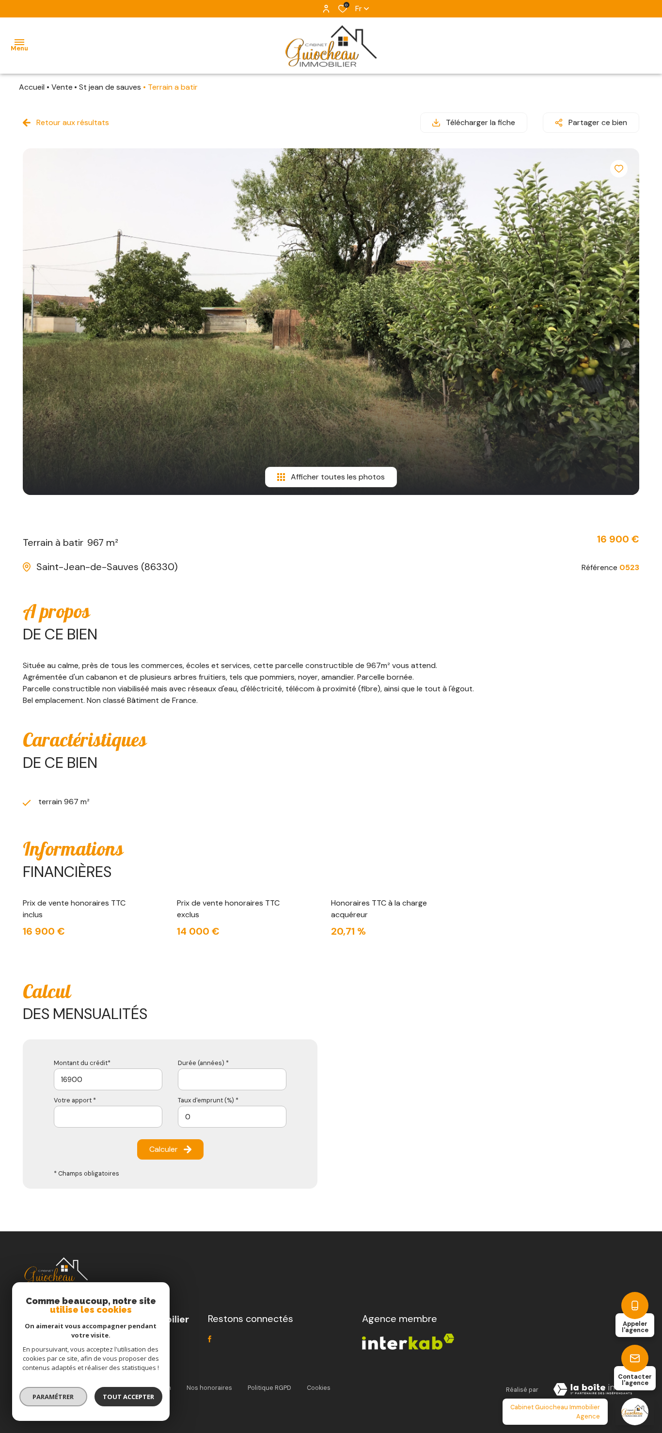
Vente (62, 87)
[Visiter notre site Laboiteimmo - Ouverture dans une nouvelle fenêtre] (592, 1389)
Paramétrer (53, 1396)
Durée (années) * (203, 1063)
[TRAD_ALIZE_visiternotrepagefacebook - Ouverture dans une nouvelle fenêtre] (209, 1339)
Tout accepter (128, 1396)
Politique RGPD (269, 1388)
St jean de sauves (110, 87)
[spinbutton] (232, 1117)
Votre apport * (75, 1100)
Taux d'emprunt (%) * (208, 1100)
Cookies (319, 1388)
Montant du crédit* (82, 1063)
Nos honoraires (209, 1388)
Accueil (32, 87)
